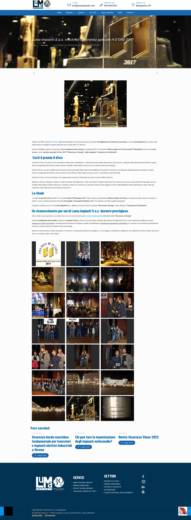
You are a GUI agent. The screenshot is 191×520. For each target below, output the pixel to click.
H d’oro (54, 142)
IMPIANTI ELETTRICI (111, 481)
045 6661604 (110, 5)
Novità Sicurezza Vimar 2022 (138, 437)
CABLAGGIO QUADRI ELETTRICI (84, 491)
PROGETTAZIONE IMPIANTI (83, 488)
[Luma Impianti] (42, 8)
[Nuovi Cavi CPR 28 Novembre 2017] (6, 511)
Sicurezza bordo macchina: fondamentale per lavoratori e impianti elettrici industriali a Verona (52, 443)
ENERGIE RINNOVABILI (81, 485)
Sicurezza (44, 45)
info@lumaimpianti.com (83, 5)
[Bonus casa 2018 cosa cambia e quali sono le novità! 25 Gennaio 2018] (184, 511)
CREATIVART (91, 513)
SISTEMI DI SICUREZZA (112, 487)
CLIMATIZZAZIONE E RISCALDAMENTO (118, 493)
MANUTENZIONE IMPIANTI (83, 483)
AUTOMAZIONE (109, 490)
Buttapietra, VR (143, 5)
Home (34, 45)
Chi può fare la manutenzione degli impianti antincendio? (95, 439)
